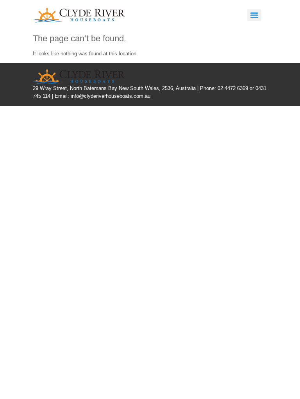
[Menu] (254, 15)
